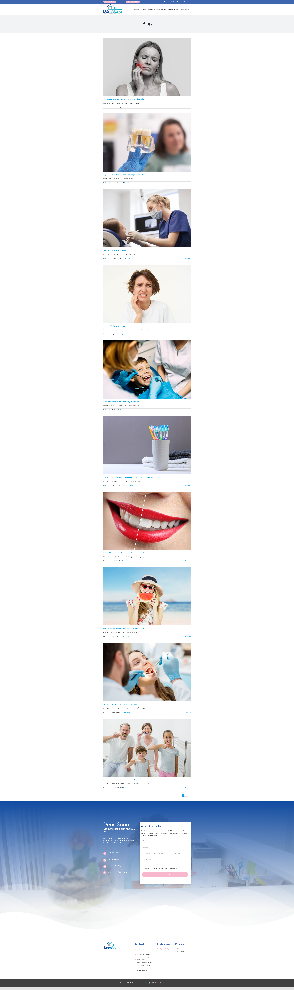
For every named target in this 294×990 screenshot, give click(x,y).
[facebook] (158, 949)
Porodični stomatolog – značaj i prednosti (119, 780)
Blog (122, 107)
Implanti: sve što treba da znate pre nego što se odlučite (125, 175)
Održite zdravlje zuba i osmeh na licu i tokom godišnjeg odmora (127, 628)
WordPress (171, 982)
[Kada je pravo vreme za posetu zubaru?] (147, 218)
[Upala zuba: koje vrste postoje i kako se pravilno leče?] (147, 67)
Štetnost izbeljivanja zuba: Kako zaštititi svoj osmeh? (123, 553)
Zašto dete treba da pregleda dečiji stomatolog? (122, 402)
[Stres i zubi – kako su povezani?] (147, 294)
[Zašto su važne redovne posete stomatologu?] (147, 672)
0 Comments (128, 107)
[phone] (168, 949)
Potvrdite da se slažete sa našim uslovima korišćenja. (161, 868)
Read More (188, 107)
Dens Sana (108, 107)
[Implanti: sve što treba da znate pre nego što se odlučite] (147, 142)
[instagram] (161, 949)
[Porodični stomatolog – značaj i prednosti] (147, 748)
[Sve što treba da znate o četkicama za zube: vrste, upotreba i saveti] (147, 445)
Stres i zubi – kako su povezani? (115, 326)
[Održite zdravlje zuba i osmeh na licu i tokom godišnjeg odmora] (147, 596)
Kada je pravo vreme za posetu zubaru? (118, 250)
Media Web (146, 982)
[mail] (165, 949)
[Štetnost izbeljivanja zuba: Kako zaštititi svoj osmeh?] (147, 521)
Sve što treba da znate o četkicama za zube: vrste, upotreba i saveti (129, 477)
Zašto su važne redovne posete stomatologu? (120, 704)
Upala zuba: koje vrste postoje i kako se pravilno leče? (124, 99)
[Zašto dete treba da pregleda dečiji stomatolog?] (147, 369)
